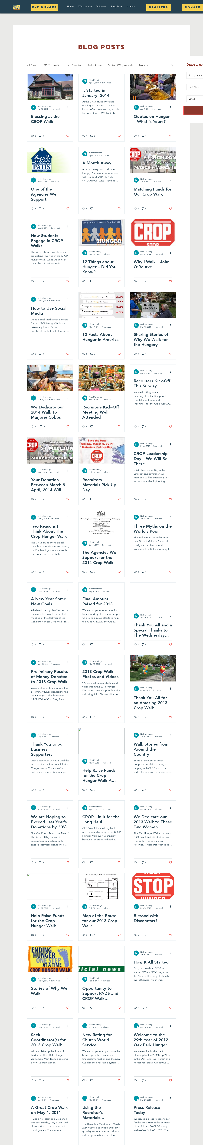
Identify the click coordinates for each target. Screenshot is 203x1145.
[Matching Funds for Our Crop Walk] (153, 160)
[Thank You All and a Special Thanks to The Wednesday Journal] (153, 596)
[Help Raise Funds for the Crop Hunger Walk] (50, 886)
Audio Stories (95, 65)
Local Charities (73, 65)
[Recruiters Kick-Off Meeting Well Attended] (101, 378)
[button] (85, 6)
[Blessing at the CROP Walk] (50, 87)
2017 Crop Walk (50, 65)
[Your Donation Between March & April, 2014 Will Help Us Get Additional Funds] (50, 450)
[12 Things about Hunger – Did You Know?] (101, 232)
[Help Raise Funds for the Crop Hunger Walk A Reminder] (101, 741)
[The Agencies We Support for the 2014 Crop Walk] (101, 523)
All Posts (31, 65)
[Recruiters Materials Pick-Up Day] (101, 450)
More (142, 65)
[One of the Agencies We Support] (50, 160)
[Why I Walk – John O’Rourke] (153, 232)
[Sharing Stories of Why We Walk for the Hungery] (153, 305)
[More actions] (69, 107)
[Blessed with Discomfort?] (153, 886)
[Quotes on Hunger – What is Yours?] (153, 87)
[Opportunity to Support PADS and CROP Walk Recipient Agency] (101, 959)
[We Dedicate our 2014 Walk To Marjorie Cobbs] (50, 378)
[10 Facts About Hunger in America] (101, 305)
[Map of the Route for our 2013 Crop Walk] (101, 886)
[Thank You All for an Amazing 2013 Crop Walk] (153, 668)
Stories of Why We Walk (120, 65)
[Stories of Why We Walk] (50, 959)
